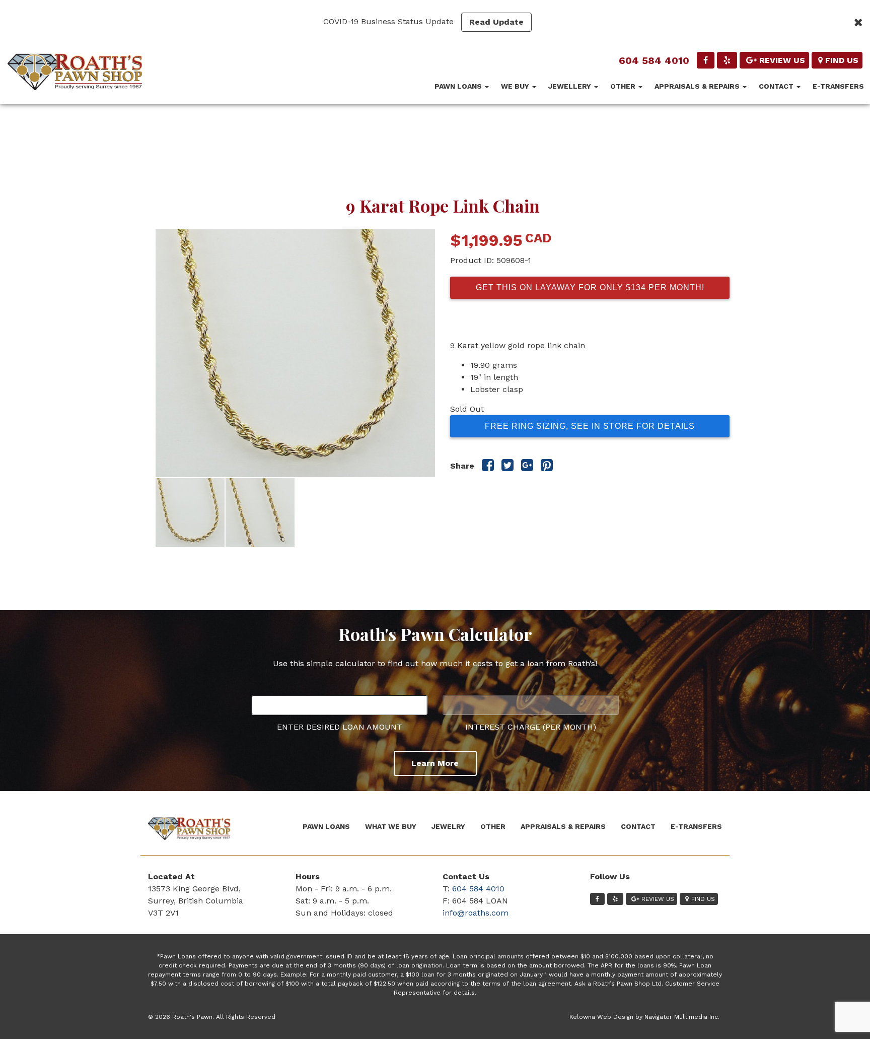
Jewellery (570, 86)
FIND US (841, 60)
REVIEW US (782, 60)
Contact (777, 86)
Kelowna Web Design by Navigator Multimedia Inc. (644, 1016)
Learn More (435, 763)
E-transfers (838, 86)
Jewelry (448, 826)
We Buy (516, 86)
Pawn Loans (459, 86)
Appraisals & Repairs (698, 86)
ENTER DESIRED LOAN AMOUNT (339, 727)
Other (623, 86)
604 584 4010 (654, 60)
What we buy (390, 826)
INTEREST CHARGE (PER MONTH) (530, 727)
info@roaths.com (476, 913)
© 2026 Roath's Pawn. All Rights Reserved (211, 1016)
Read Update (496, 22)
